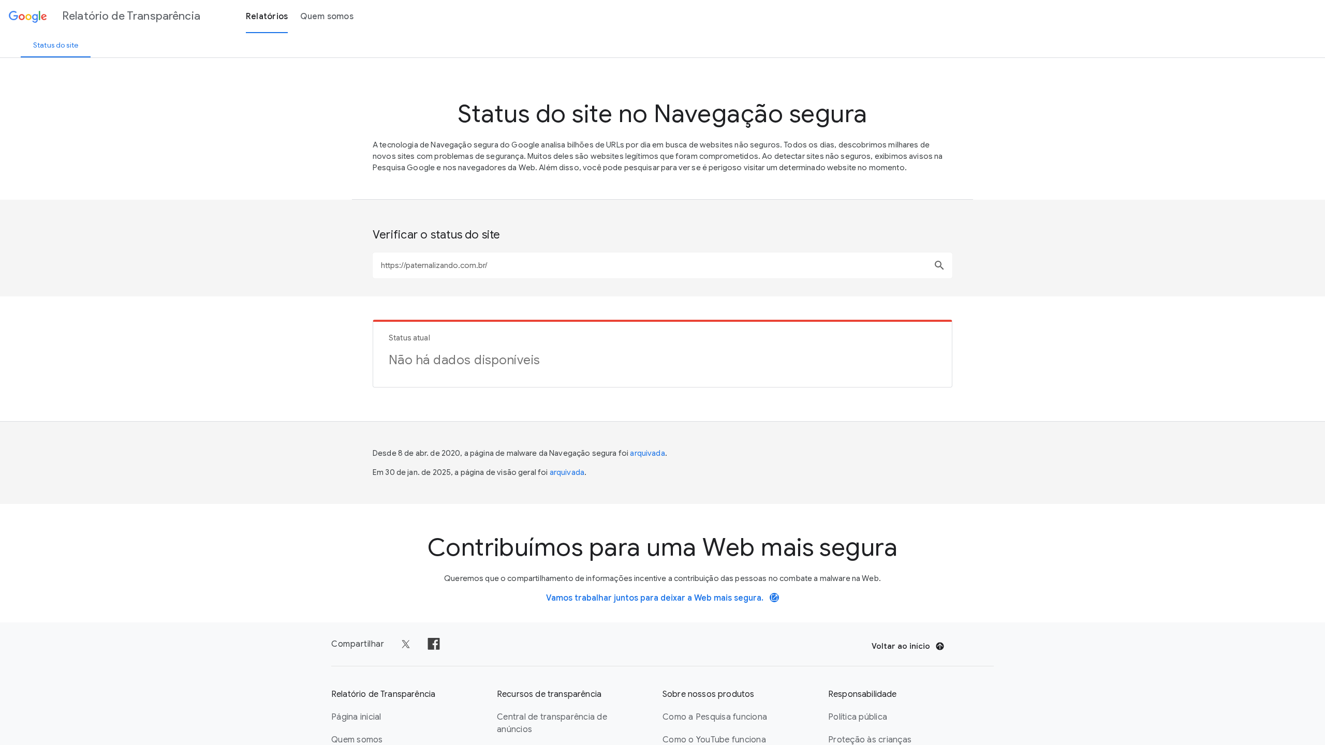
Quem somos (327, 16)
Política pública (857, 717)
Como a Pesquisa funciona (714, 717)
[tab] (56, 45)
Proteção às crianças (869, 740)
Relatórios (267, 16)
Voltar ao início (901, 646)
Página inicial (356, 717)
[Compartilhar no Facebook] (434, 644)
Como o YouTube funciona (714, 740)
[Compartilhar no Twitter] (406, 644)
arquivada (647, 453)
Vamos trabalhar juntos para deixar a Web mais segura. (662, 598)
